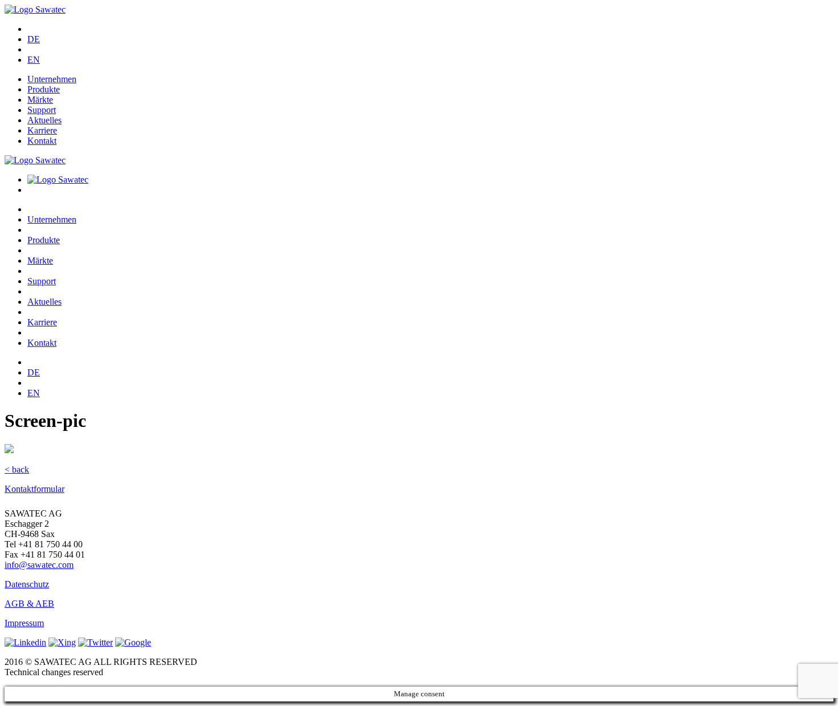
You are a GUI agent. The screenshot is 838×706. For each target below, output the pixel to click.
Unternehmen (51, 79)
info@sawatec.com (39, 565)
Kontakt (41, 141)
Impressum (24, 623)
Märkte (40, 99)
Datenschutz (27, 584)
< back (17, 469)
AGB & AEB (29, 603)
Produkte (43, 89)
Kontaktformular (34, 489)
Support (41, 110)
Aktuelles (44, 120)
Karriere (42, 130)
